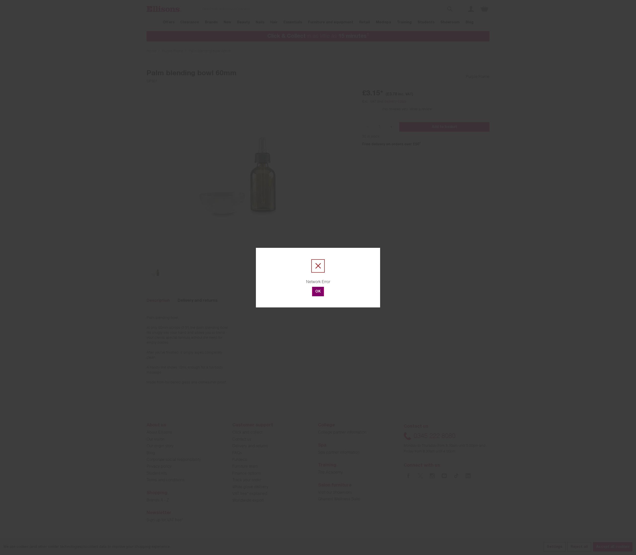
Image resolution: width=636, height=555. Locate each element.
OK (318, 292)
